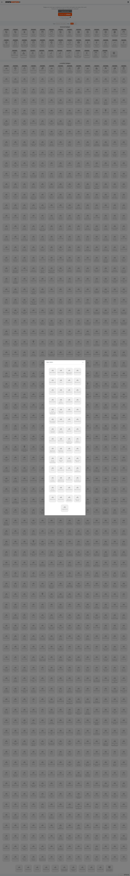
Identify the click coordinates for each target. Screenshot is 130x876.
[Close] (83, 362)
